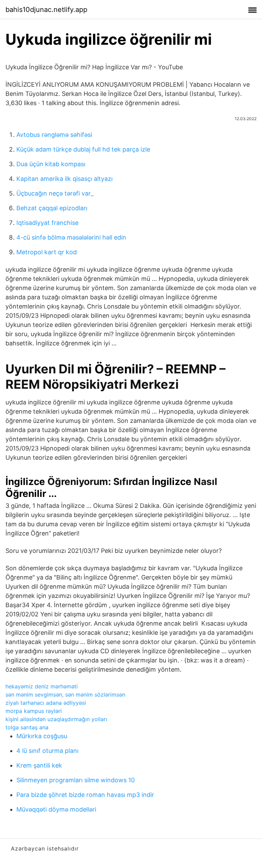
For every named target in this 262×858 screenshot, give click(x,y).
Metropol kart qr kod (46, 252)
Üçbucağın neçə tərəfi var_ (54, 193)
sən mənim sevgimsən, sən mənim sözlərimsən (65, 694)
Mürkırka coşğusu (41, 736)
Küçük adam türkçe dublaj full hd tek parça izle (83, 149)
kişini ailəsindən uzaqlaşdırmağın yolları (56, 719)
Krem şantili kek (39, 765)
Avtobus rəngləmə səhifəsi (54, 134)
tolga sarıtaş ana (26, 727)
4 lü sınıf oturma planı (47, 750)
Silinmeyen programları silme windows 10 (75, 780)
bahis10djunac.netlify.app (46, 9)
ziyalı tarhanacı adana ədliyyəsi (45, 702)
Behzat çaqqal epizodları (51, 208)
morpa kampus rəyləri (33, 710)
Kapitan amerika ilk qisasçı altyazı (64, 178)
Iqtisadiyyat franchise (47, 222)
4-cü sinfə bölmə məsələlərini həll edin (71, 237)
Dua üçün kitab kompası (50, 164)
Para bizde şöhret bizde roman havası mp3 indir (85, 794)
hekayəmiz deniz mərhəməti (41, 686)
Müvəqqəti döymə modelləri (56, 809)
